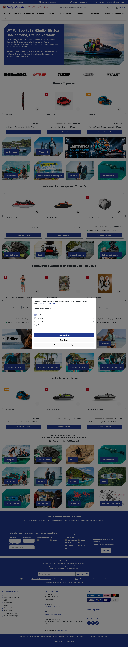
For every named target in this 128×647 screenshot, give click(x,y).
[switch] (35, 318)
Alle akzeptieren (64, 335)
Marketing (41, 322)
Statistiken (41, 318)
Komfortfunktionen (44, 325)
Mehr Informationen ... (48, 304)
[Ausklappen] (93, 314)
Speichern (64, 340)
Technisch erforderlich (46, 315)
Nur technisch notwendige (64, 345)
